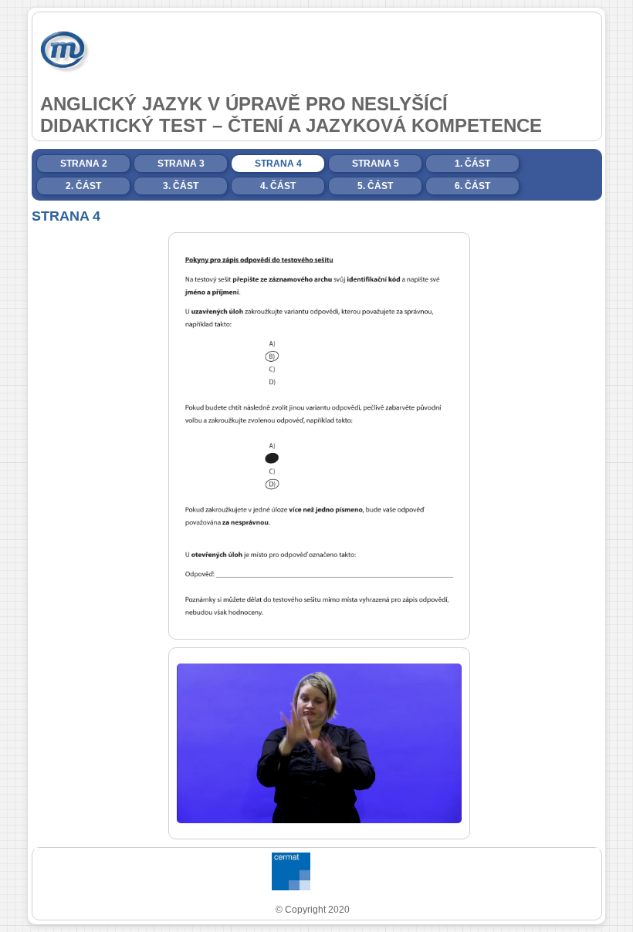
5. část (375, 186)
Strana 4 (278, 163)
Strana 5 (375, 163)
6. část (472, 186)
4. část (278, 186)
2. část (83, 186)
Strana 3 (181, 163)
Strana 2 (83, 163)
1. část (472, 163)
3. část (180, 186)
